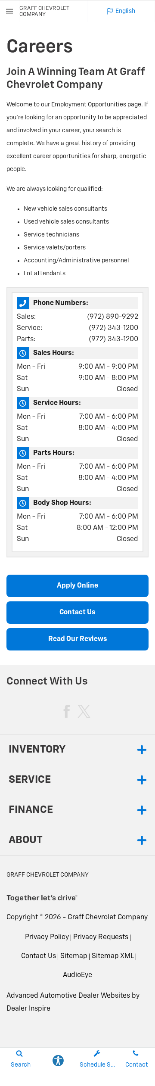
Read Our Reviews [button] (77, 639)
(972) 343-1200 (113, 328)
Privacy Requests (100, 937)
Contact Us (38, 956)
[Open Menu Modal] (9, 11)
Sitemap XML (113, 956)
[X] (84, 711)
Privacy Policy (47, 937)
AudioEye (77, 975)
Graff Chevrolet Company (108, 917)
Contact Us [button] (77, 612)
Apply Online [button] (77, 585)
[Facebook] (66, 711)
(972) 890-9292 (112, 317)
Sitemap (73, 956)
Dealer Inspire (28, 1008)
